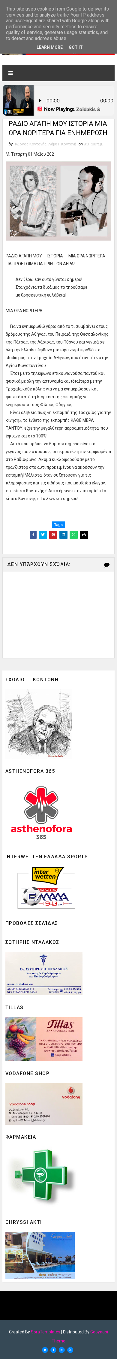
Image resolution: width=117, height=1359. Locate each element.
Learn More (50, 47)
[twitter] (45, 1350)
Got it (76, 47)
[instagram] (62, 1350)
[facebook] (53, 1350)
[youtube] (70, 1350)
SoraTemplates (45, 1331)
